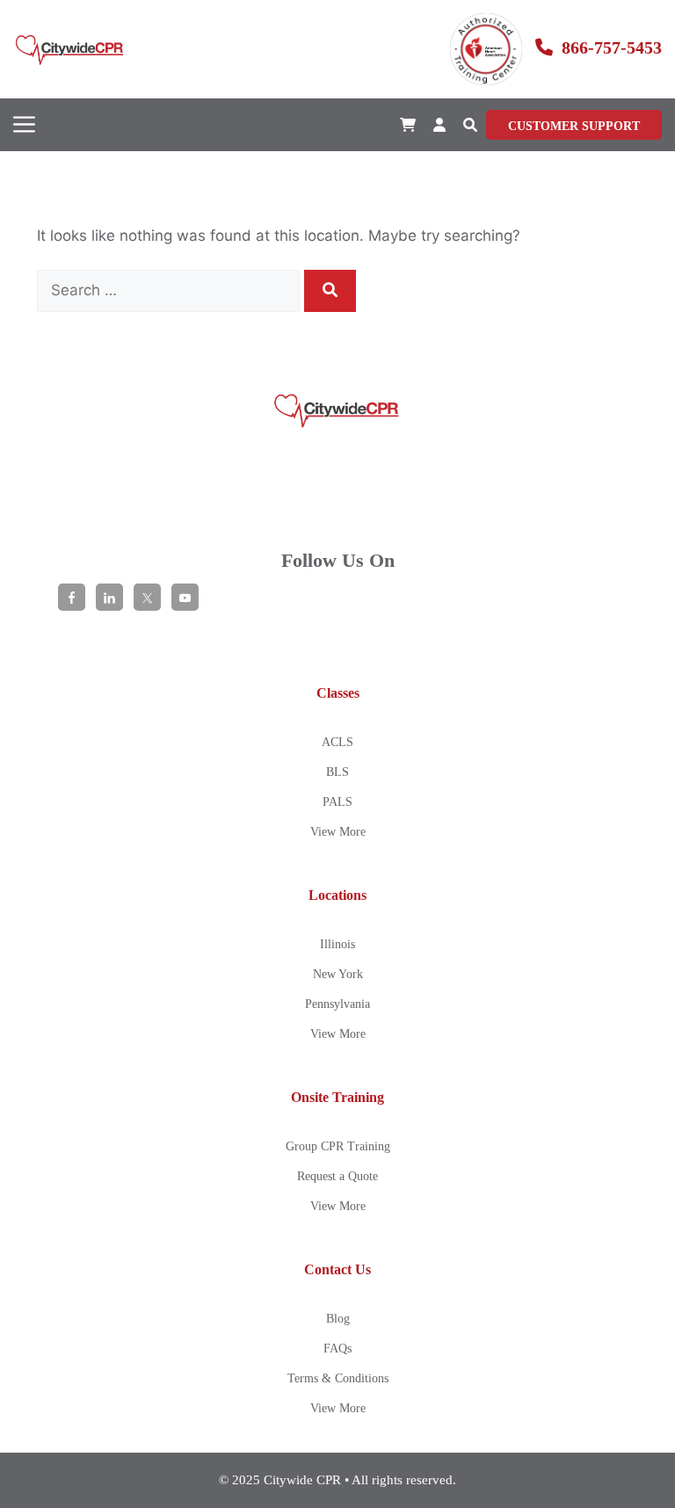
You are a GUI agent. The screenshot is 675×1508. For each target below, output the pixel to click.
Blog (338, 1318)
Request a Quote (337, 1176)
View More (338, 831)
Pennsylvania (337, 1004)
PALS (337, 801)
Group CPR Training (338, 1146)
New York (338, 974)
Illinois (337, 944)
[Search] (330, 291)
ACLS (337, 742)
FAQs (337, 1348)
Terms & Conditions (337, 1378)
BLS (337, 772)
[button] (470, 125)
